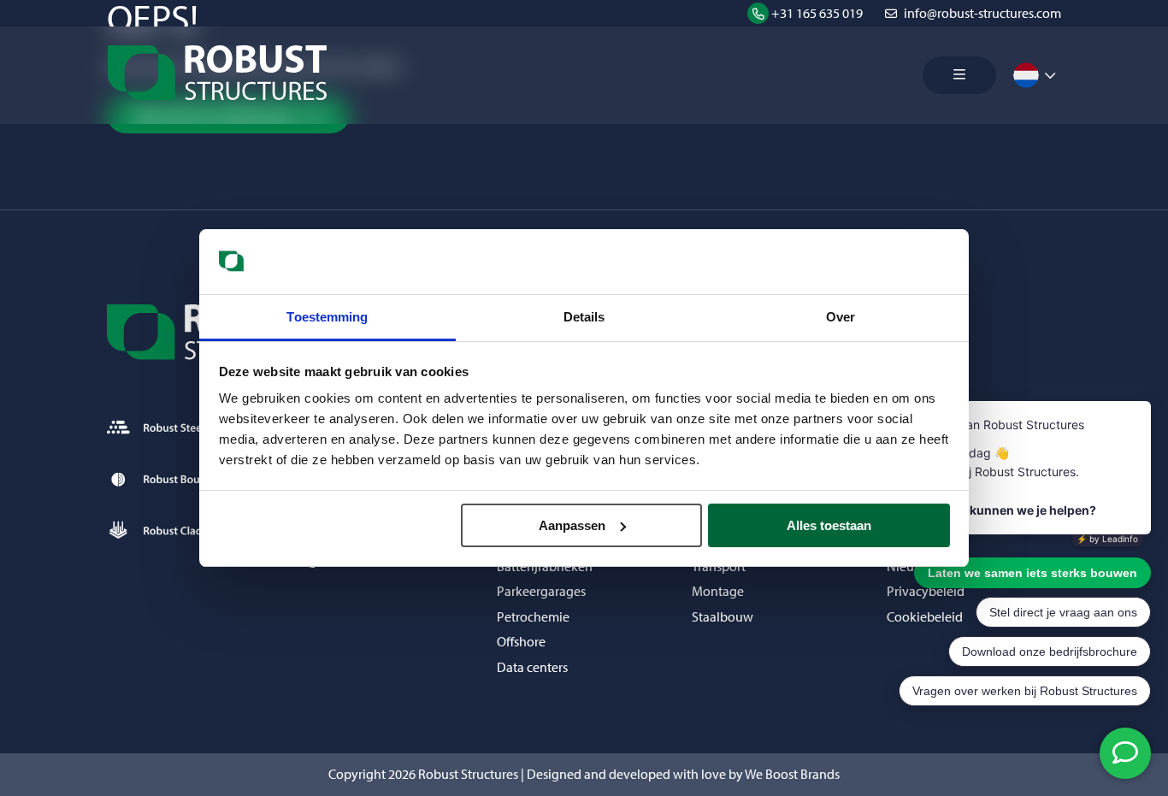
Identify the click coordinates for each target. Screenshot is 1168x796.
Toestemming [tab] (327, 317)
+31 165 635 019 (817, 13)
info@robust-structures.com (982, 13)
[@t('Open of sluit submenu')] (1050, 75)
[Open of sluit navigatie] (959, 75)
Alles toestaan (829, 525)
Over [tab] (840, 317)
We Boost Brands (792, 774)
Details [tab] (584, 317)
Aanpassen (572, 525)
